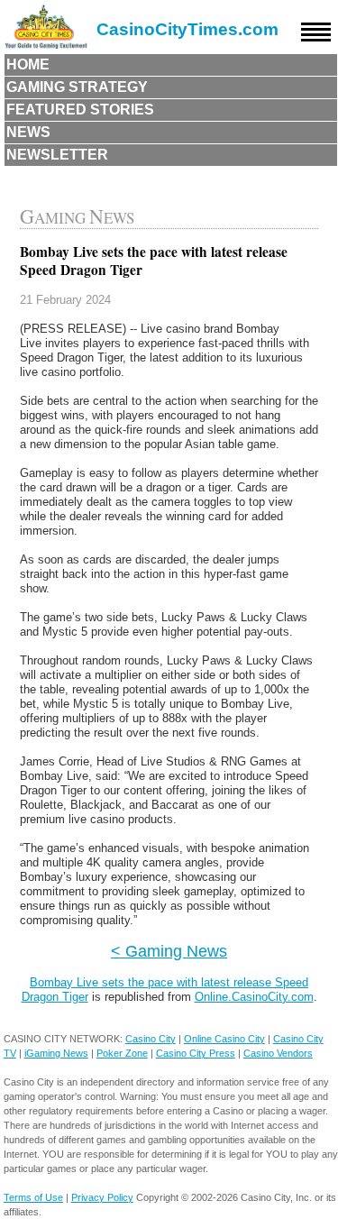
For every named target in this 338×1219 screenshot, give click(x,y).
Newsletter (57, 154)
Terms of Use (33, 1197)
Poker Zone (122, 1053)
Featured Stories (80, 109)
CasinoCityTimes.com (187, 29)
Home (28, 64)
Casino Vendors (278, 1053)
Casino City (150, 1038)
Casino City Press (195, 1053)
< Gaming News (169, 950)
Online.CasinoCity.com (254, 997)
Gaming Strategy (77, 87)
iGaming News (56, 1053)
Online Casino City (224, 1038)
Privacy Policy (102, 1197)
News (28, 132)
